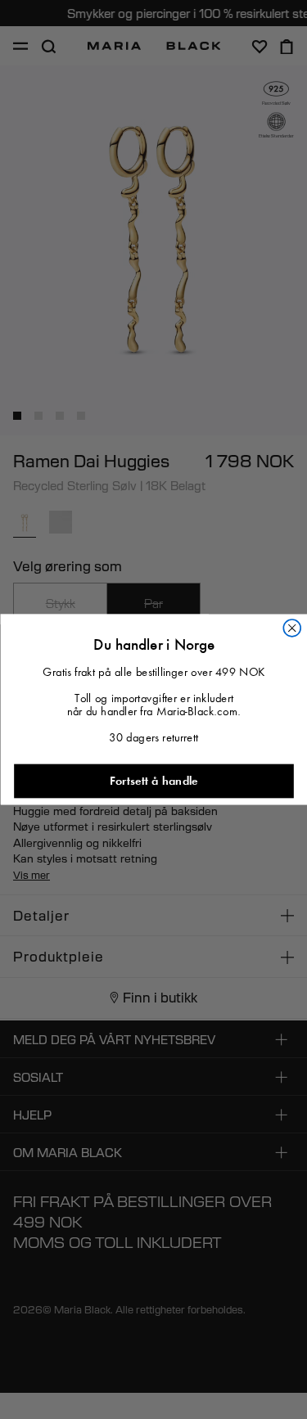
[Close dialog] (291, 628)
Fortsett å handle (154, 781)
